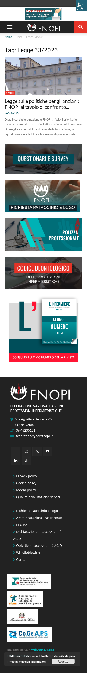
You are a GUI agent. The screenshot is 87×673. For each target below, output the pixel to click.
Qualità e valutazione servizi (38, 497)
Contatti (22, 559)
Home (8, 37)
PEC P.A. (22, 524)
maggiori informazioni (32, 661)
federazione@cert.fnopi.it (34, 436)
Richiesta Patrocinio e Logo (37, 510)
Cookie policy (26, 483)
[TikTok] (26, 460)
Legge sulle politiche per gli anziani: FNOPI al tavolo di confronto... (42, 104)
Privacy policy (26, 476)
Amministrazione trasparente (39, 517)
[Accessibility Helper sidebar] (81, 5)
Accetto (63, 661)
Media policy (26, 490)
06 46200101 (25, 430)
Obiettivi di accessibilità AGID (39, 545)
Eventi (10, 93)
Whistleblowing (28, 552)
